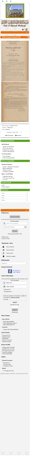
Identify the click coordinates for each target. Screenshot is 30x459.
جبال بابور (5, 179)
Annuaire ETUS (6, 335)
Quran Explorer (6, 187)
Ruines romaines (7, 170)
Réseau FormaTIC (7, 340)
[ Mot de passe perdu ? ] (15, 233)
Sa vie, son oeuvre (7, 148)
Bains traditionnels (7, 168)
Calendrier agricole (8, 176)
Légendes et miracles (8, 150)
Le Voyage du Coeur (8, 370)
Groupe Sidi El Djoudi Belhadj (10, 329)
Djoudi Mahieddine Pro (9, 324)
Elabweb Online (6, 336)
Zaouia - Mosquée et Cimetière (11, 166)
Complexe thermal (8, 366)
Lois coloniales (6, 156)
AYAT (3, 185)
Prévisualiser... (11, 135)
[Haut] (2, 1)
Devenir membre (15, 216)
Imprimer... (19, 135)
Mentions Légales (10, 256)
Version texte (9, 253)
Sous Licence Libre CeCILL (22, 373)
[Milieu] (6, 1)
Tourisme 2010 (7, 364)
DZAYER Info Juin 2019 (8, 349)
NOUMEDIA (5, 338)
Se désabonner (7, 291)
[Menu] (26, 29)
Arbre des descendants (9, 157)
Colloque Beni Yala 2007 (8, 347)
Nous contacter (10, 246)
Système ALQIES (6, 341)
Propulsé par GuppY (4, 373)
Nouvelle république (7, 352)
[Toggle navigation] (26, 33)
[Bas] (10, 1)
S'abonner (6, 289)
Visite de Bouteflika (7, 353)
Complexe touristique (8, 171)
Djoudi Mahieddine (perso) (10, 323)
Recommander (10, 250)
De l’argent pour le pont (8, 350)
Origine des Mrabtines (8, 146)
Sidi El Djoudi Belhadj (8, 321)
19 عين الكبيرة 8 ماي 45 (9, 178)
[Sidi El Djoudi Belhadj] (15, 23)
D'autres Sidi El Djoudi (8, 151)
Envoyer (15, 231)
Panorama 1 (6, 362)
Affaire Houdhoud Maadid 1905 (11, 37)
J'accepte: (6, 299)
